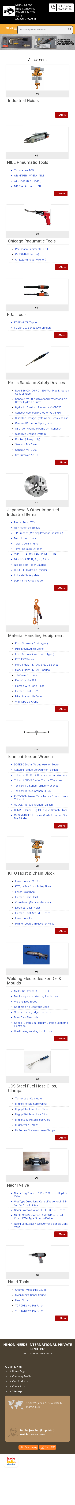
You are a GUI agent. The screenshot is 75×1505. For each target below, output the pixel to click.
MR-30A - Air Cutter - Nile (28, 186)
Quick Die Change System (30, 433)
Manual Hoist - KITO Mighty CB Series (36, 664)
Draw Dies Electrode (26, 1017)
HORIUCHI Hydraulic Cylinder (30, 570)
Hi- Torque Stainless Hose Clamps (35, 1130)
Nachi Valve (18, 1185)
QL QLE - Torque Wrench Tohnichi (33, 804)
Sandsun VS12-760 (26, 449)
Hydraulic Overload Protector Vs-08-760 (38, 407)
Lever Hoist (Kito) (25, 891)
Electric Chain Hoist (26, 897)
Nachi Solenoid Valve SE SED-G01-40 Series (39, 1210)
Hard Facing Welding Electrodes (33, 1031)
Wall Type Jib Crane (26, 701)
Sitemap (17, 1391)
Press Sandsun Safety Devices (36, 382)
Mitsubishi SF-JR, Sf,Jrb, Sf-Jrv (32, 559)
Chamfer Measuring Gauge (31, 1289)
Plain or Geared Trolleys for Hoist (34, 923)
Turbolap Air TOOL (24, 170)
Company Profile (21, 1376)
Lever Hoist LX (23, 918)
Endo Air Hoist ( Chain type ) (31, 643)
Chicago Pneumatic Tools (32, 241)
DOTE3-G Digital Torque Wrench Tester (36, 764)
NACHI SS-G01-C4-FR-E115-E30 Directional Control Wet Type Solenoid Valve (38, 1217)
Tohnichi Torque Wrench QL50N (32, 791)
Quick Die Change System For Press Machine (41, 418)
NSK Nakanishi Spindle (27, 527)
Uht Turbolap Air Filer (27, 455)
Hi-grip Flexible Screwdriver (31, 1103)
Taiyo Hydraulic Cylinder (28, 548)
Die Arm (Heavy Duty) (27, 439)
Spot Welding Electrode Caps (31, 1006)
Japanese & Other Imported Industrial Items (33, 512)
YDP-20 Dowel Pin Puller (29, 1305)
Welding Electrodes (25, 1001)
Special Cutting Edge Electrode (32, 1012)
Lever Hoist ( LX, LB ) (27, 881)
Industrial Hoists (23, 100)
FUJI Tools (17, 314)
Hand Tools (18, 1281)
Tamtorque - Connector (29, 1098)
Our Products (20, 1381)
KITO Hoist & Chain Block (31, 873)
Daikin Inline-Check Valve (28, 580)
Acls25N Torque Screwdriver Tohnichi (36, 769)
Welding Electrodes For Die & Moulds (34, 981)
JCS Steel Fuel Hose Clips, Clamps (32, 1088)
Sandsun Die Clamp (26, 444)
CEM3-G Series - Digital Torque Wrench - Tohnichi (43, 810)
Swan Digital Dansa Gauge (30, 1295)
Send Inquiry (31, 1447)
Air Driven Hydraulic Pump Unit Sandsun (38, 428)
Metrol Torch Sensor (26, 538)
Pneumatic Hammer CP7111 (31, 249)
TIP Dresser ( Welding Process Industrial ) (38, 533)
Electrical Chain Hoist (27, 907)
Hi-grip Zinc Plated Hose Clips (32, 1119)
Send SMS (50, 1447)
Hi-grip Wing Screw (26, 1125)
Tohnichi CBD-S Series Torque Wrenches (38, 780)
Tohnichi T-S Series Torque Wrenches (36, 785)
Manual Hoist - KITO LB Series (32, 669)
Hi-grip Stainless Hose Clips (31, 1109)
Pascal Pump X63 (24, 522)
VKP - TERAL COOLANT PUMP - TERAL (36, 554)
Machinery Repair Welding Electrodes (36, 996)
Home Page (18, 1371)
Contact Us (18, 1386)
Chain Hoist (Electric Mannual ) (33, 902)
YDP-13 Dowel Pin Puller (29, 1311)
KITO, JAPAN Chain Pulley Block (33, 886)
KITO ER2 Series (24, 659)
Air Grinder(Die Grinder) (27, 181)
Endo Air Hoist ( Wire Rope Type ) (34, 654)
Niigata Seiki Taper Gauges (30, 564)
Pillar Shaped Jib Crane (28, 696)
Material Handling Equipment (35, 635)
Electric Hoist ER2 (25, 680)
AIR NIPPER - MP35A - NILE (29, 175)
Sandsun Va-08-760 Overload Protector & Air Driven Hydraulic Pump (41, 400)
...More (62, 114)
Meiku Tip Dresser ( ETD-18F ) (31, 991)
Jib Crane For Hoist (26, 675)
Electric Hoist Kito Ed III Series (32, 913)
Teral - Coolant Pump (26, 543)
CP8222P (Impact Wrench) (30, 259)
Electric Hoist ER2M (26, 691)
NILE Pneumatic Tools (27, 162)
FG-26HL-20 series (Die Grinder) (32, 327)
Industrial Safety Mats (26, 575)
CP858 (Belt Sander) (27, 254)
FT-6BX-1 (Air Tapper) (26, 322)
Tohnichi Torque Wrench (30, 756)
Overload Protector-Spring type (33, 423)
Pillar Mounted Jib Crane (29, 648)
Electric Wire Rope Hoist (29, 685)
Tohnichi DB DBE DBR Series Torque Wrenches (41, 775)
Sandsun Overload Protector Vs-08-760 (38, 412)
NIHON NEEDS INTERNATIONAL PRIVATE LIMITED (26, 12)
